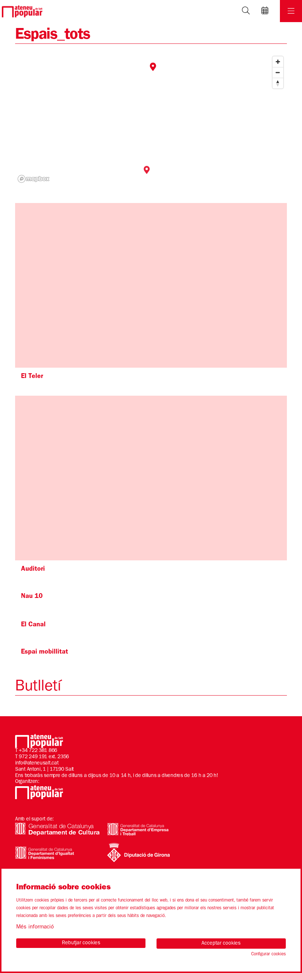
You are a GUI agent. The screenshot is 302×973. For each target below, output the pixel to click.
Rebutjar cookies (81, 943)
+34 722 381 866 (38, 750)
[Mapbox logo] (33, 179)
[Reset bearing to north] (278, 83)
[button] (153, 67)
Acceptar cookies (220, 943)
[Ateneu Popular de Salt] (21, 11)
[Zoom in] (278, 61)
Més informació (35, 927)
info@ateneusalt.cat (36, 763)
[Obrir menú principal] (291, 11)
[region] (151, 119)
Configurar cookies (268, 954)
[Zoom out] (278, 72)
